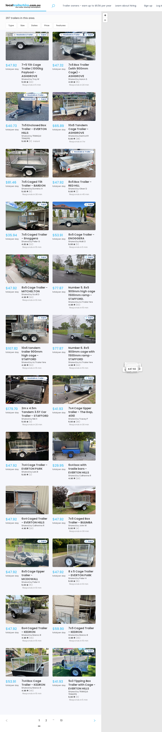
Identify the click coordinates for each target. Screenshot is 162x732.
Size (22, 25)
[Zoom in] (105, 15)
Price (47, 25)
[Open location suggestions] (53, 5)
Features (61, 25)
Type (11, 25)
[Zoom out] (105, 20)
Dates (34, 25)
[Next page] (92, 720)
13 (61, 720)
